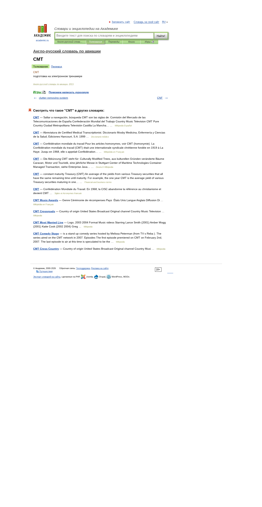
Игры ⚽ (149, 41)
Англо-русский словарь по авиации (70, 41)
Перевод (56, 66)
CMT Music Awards (45, 200)
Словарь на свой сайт (146, 22)
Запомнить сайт (121, 22)
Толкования (95, 41)
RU (164, 22)
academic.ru (42, 40)
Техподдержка (83, 268)
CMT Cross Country (46, 248)
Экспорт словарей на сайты (46, 277)
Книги (131, 41)
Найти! (161, 35)
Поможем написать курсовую (69, 92)
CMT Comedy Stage (46, 233)
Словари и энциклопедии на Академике (86, 29)
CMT (36, 117)
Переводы (113, 41)
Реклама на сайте (100, 268)
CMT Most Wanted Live (48, 222)
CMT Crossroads (44, 211)
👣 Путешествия (44, 271)
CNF (160, 97)
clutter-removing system (53, 97)
